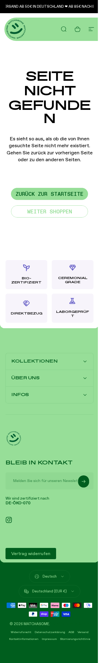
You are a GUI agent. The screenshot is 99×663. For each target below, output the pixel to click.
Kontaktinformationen (21, 641)
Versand (80, 634)
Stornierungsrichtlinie (73, 641)
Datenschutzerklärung (47, 634)
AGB (69, 634)
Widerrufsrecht (19, 634)
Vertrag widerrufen (30, 555)
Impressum (47, 641)
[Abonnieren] (79, 484)
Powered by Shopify (68, 626)
